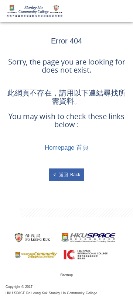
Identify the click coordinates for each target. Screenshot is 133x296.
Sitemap (66, 275)
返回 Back (69, 174)
